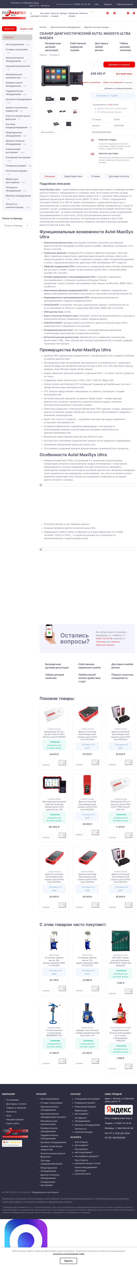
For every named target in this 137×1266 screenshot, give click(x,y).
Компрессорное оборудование (16, 84)
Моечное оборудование (18, 197)
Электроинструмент (16, 172)
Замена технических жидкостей (17, 109)
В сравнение (128, 82)
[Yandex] (119, 1110)
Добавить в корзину (119, 64)
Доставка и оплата (44, 14)
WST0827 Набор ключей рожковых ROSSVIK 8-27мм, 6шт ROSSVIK (120, 961)
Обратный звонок (124, 4)
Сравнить (46, 765)
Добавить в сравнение (90, 82)
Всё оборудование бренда (109, 112)
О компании (34, 14)
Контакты (45, 5)
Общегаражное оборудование (16, 134)
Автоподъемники (17, 44)
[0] (131, 14)
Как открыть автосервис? (81, 1144)
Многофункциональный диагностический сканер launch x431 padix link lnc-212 (54, 805)
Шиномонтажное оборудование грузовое (53, 1115)
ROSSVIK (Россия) (120, 955)
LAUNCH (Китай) (54, 729)
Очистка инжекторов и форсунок (18, 117)
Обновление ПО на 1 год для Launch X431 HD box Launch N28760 (54, 734)
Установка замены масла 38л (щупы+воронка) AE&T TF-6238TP (54, 961)
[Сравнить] (43, 760)
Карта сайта (12, 1123)
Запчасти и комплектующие (17, 206)
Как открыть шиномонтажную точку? (88, 1162)
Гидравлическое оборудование (16, 92)
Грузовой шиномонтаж (18, 67)
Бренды (63, 13)
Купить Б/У (9, 29)
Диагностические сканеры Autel (112, 108)
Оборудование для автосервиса (45, 1192)
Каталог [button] (9, 37)
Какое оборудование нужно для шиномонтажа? (86, 1170)
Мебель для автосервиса (15, 181)
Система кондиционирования (19, 126)
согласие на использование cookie (68, 1254)
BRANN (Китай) (87, 1028)
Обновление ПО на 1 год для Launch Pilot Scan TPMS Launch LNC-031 (120, 805)
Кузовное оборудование (18, 101)
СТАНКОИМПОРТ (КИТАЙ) (120, 1028)
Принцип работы (47, 132)
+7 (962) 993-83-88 (124, 1128)
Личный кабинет (15, 1119)
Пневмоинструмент (19, 165)
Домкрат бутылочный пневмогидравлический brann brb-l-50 (87, 1033)
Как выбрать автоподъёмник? (84, 1151)
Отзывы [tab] (95, 176)
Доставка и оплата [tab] (119, 176)
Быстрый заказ (124, 73)
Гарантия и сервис (54, 14)
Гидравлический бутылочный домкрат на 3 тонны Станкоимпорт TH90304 (120, 1035)
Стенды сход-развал (17, 51)
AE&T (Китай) (54, 955)
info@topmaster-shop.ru (121, 1118)
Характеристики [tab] (73, 176)
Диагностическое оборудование (16, 142)
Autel (110, 104)
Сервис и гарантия (16, 1107)
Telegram (108, 4)
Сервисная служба (73, 14)
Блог (8, 1115)
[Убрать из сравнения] (46, 760)
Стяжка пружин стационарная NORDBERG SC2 (54, 1033)
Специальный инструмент (15, 151)
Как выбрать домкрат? (87, 1156)
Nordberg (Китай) (54, 1028)
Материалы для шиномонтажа (16, 76)
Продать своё (26, 29)
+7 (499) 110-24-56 (81, 4)
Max (97, 4)
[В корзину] (62, 762)
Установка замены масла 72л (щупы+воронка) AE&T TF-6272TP (87, 961)
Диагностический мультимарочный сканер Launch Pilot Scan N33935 (87, 735)
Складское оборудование (16, 189)
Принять (68, 1261)
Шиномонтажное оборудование (16, 59)
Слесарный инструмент (18, 159)
